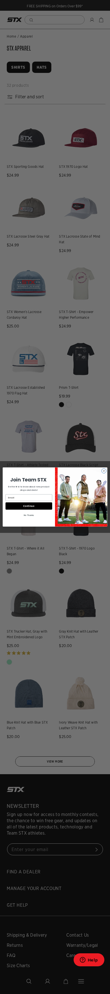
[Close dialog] (104, 470)
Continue (28, 505)
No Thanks (29, 515)
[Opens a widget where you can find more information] (88, 961)
